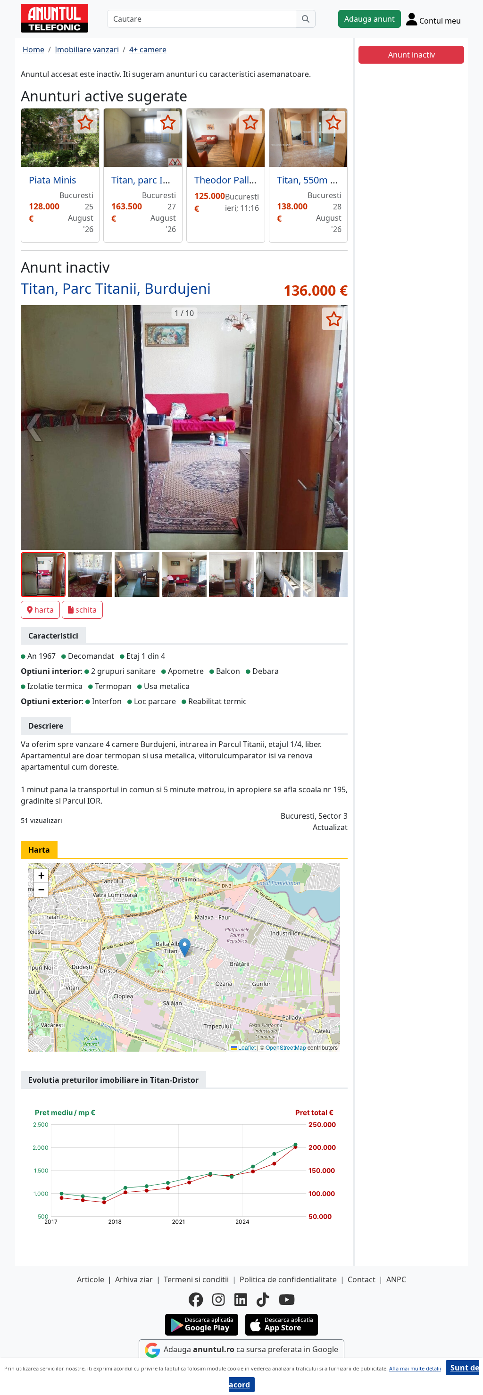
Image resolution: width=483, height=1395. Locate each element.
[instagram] (218, 1300)
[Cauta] (306, 19)
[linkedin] (240, 1300)
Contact (361, 1279)
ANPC (396, 1279)
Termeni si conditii (196, 1279)
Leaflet (246, 1047)
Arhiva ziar (134, 1279)
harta (44, 610)
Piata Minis (52, 180)
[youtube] (287, 1300)
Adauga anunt (369, 19)
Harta (39, 850)
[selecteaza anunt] (85, 122)
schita (86, 610)
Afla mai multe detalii (415, 1368)
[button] (185, 947)
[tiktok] (263, 1300)
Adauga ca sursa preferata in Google (250, 1350)
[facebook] (196, 1300)
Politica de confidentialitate (288, 1279)
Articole (90, 1279)
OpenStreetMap (286, 1047)
